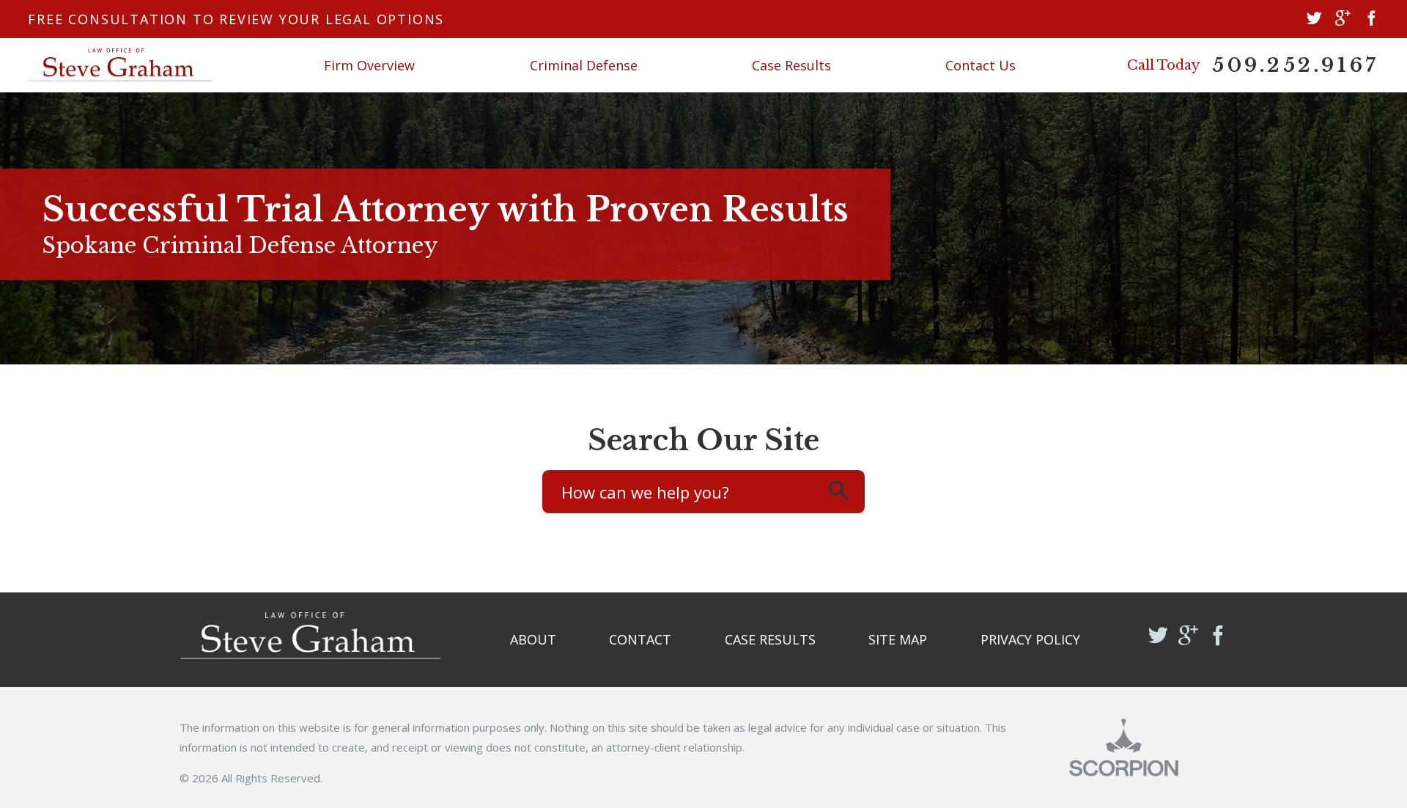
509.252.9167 (1295, 65)
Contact (640, 639)
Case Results (791, 65)
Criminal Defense (584, 65)
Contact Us (980, 65)
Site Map (897, 639)
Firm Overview (369, 65)
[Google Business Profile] (1343, 19)
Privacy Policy (1030, 639)
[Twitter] (1314, 19)
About (533, 639)
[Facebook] (1371, 19)
